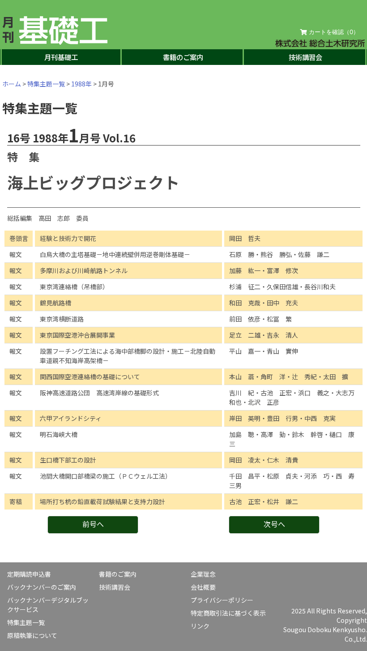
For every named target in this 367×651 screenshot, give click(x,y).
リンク (200, 625)
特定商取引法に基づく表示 (228, 612)
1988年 (81, 83)
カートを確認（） (333, 31)
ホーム (11, 83)
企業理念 (203, 574)
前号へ (93, 523)
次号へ (274, 523)
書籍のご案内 (183, 57)
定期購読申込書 (29, 574)
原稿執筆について (32, 635)
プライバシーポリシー (222, 599)
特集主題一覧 (46, 83)
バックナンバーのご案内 (41, 586)
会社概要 (203, 586)
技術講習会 (305, 57)
